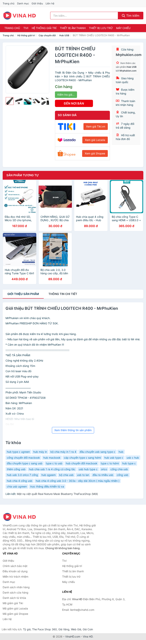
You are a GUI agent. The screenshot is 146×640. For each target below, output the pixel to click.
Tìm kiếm (132, 15)
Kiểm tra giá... (66, 94)
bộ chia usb (66, 474)
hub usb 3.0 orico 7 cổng (22, 474)
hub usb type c (113, 457)
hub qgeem (48, 474)
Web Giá (76, 629)
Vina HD (88, 636)
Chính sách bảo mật (15, 566)
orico (104, 469)
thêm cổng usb (16, 469)
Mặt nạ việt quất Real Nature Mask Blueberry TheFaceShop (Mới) (57, 493)
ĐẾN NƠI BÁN (74, 103)
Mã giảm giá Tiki (13, 603)
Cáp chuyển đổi (47, 35)
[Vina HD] (22, 517)
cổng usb (122, 474)
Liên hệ (50, 3)
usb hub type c (88, 469)
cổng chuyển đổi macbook (23, 457)
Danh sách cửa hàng (15, 592)
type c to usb (54, 463)
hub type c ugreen (18, 451)
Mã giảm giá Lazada (15, 608)
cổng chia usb (119, 469)
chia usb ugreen (17, 486)
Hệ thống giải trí (44, 28)
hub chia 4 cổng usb (19, 480)
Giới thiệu (37, 3)
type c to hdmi (110, 463)
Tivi (25, 28)
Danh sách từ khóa (14, 597)
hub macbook (51, 457)
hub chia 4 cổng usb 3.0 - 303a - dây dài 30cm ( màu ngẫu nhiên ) (77, 480)
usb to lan (83, 474)
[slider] (10, 101)
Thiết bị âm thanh (73, 28)
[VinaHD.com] (19, 15)
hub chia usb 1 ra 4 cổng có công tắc (52, 469)
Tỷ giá (27, 629)
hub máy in (40, 451)
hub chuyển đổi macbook (81, 463)
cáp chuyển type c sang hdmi (82, 457)
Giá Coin (88, 629)
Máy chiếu (123, 28)
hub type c (129, 463)
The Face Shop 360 (44, 629)
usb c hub (133, 457)
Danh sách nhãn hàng (16, 587)
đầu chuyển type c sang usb (24, 463)
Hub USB (64, 35)
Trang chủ (8, 3)
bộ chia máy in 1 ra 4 (63, 451)
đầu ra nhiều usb (103, 474)
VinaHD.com (72, 636)
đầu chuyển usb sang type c (97, 451)
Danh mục (23, 3)
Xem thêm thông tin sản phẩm (73, 430)
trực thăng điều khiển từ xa (47, 486)
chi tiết (62, 294)
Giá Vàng (63, 629)
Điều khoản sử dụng (15, 571)
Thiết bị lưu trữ (101, 28)
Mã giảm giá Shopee (15, 613)
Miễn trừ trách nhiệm (15, 576)
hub (121, 451)
